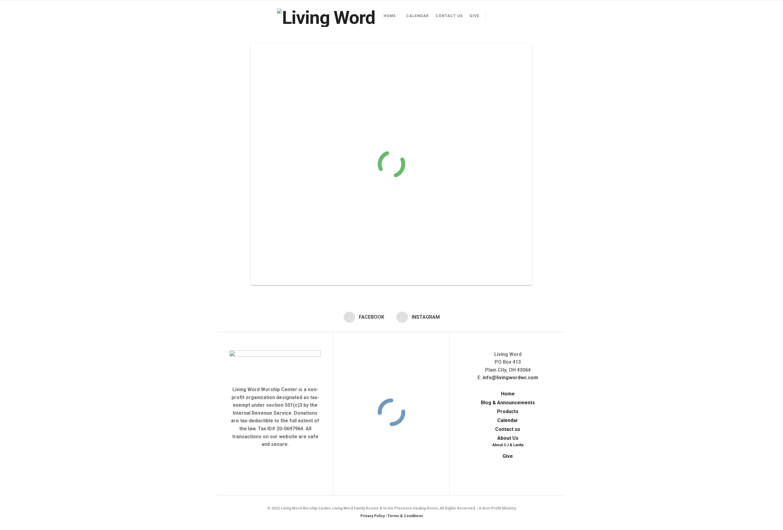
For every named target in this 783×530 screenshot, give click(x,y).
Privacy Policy (372, 516)
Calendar (417, 16)
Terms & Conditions (405, 516)
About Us (507, 438)
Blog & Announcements (508, 403)
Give (474, 16)
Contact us (449, 16)
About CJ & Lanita (507, 445)
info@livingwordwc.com (510, 377)
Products (507, 411)
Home (390, 16)
